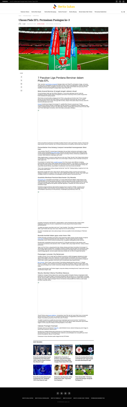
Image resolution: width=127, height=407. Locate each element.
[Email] (21, 90)
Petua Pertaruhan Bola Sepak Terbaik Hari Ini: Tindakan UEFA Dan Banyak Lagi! (42, 378)
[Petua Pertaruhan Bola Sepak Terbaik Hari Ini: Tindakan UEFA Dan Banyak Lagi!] (42, 370)
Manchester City (42, 179)
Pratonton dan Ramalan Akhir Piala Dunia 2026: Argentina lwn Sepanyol (63, 378)
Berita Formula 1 (63, 11)
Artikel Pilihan (40, 23)
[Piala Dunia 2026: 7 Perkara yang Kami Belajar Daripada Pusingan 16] (84, 370)
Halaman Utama (25, 11)
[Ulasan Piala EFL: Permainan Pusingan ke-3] (63, 48)
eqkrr (24, 23)
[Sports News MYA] (63, 6)
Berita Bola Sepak (36, 11)
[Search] (122, 12)
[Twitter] (21, 80)
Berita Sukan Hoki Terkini (85, 11)
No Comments (50, 23)
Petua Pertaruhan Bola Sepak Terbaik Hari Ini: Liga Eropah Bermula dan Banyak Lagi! (84, 358)
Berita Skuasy (73, 11)
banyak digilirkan (52, 315)
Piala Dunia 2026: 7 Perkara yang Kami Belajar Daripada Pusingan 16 (83, 378)
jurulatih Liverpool (58, 162)
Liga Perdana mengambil (51, 84)
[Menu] (124, 12)
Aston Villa (40, 238)
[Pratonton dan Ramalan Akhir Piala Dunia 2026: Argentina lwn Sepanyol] (63, 370)
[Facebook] (21, 77)
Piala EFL (56, 328)
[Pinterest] (21, 87)
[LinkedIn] (21, 83)
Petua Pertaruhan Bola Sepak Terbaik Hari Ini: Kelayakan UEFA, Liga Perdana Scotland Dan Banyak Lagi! (28, 1)
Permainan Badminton (100, 11)
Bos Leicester (41, 262)
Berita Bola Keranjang (50, 11)
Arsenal (39, 104)
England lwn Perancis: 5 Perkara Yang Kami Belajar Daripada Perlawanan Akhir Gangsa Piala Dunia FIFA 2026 (63, 359)
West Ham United (55, 152)
